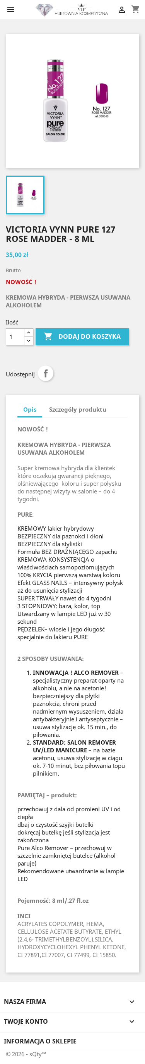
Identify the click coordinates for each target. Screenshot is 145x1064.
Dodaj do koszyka (82, 336)
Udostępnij (45, 373)
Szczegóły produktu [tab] (77, 409)
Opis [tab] (29, 409)
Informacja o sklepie (40, 1041)
